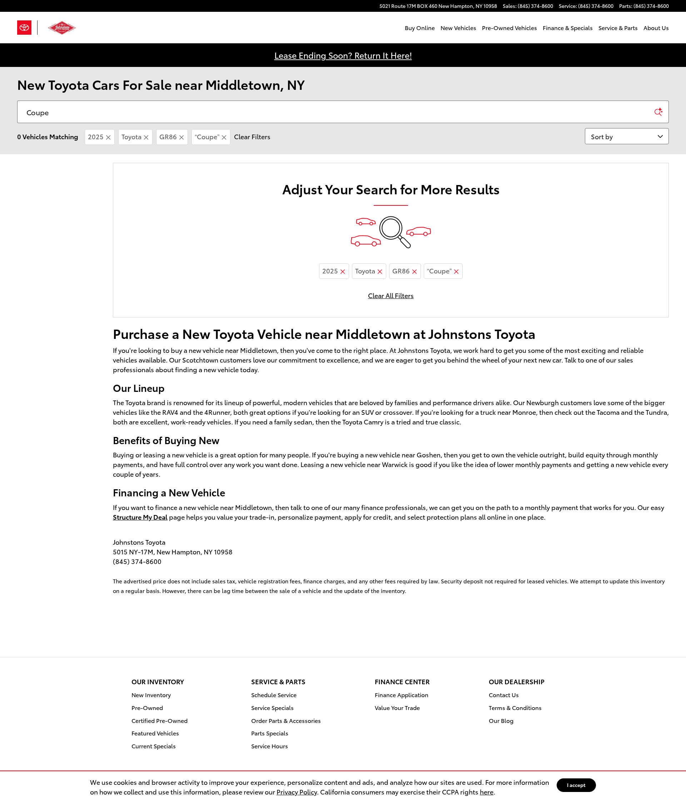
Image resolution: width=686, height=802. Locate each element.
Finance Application (401, 694)
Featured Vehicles (155, 733)
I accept (576, 784)
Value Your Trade (397, 707)
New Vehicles (458, 27)
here (486, 791)
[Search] (658, 112)
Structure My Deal (140, 516)
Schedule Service (274, 694)
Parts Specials (269, 733)
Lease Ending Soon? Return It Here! (343, 55)
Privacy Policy (297, 791)
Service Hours (269, 746)
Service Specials (272, 707)
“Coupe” (207, 136)
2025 (96, 136)
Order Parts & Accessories (286, 720)
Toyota (131, 136)
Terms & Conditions (515, 707)
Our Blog (501, 720)
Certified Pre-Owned (159, 720)
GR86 (168, 136)
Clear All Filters (391, 295)
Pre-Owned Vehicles (509, 27)
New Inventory (151, 694)
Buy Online (420, 27)
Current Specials (153, 746)
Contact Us (504, 694)
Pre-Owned (147, 707)
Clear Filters (252, 136)
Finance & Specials (568, 27)
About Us (656, 27)
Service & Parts (618, 27)
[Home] (27, 27)
